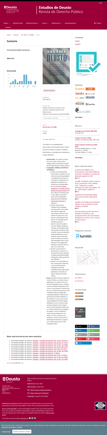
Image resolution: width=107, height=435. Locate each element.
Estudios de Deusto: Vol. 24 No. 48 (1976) (54, 347)
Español (77, 44)
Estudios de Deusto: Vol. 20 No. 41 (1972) (54, 343)
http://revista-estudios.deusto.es (40, 390)
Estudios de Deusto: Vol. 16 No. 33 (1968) (54, 351)
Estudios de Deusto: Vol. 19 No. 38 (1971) (54, 341)
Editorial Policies (32, 23)
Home (9, 35)
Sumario (36, 341)
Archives (16, 35)
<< (8, 363)
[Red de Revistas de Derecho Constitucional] (83, 113)
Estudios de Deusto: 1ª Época (50, 353)
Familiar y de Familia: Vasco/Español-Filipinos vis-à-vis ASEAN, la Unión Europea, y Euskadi (87, 204)
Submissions (56, 23)
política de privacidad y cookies (12, 427)
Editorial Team (18, 23)
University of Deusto (57, 201)
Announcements (70, 23)
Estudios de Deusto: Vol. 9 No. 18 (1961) (53, 349)
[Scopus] (80, 91)
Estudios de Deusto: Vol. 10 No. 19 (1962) (54, 359)
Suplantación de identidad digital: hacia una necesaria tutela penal (86, 196)
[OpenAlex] (91, 106)
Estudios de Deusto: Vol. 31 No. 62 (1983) (54, 357)
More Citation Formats (51, 118)
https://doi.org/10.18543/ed (39, 393)
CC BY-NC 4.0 (24, 418)
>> (22, 363)
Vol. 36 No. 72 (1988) (27, 35)
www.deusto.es (6, 392)
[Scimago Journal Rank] (91, 91)
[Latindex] (80, 95)
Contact (8, 27)
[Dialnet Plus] (91, 95)
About (6, 23)
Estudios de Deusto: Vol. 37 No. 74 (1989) (54, 345)
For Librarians (79, 281)
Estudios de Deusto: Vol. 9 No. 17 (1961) (53, 355)
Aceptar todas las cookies (21, 431)
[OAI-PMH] (100, 409)
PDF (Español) (50, 90)
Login (100, 3)
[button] (81, 326)
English (77, 41)
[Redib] (80, 106)
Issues (44, 23)
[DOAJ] (80, 99)
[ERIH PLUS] (91, 99)
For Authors (78, 278)
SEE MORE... (79, 117)
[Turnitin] (84, 239)
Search (98, 23)
